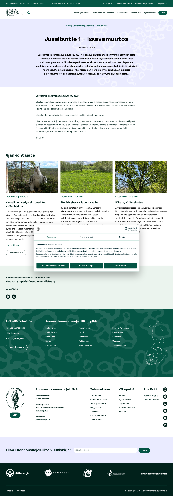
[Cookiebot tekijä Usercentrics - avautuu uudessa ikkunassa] (126, 229)
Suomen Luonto (151, 399)
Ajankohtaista (78, 26)
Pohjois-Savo (118, 332)
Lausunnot (11, 197)
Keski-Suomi (50, 345)
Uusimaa (116, 341)
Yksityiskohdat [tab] (86, 237)
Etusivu (68, 26)
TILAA (144, 450)
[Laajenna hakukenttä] (28, 12)
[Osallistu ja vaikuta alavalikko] (89, 12)
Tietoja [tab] (122, 237)
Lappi (81, 332)
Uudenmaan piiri (40, 3)
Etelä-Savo (50, 336)
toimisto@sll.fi (42, 410)
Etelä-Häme (50, 328)
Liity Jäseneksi (16, 347)
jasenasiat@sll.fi (43, 419)
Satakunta (116, 336)
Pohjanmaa (84, 341)
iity (15, 415)
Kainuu (48, 341)
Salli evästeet (120, 266)
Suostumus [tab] (51, 237)
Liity (163, 13)
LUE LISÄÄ (10, 245)
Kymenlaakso (84, 328)
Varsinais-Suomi (119, 345)
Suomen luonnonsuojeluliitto (18, 3)
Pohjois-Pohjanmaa (120, 328)
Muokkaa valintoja (85, 266)
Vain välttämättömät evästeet (52, 266)
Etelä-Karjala (50, 332)
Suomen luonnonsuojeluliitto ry (154, 491)
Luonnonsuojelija (151, 396)
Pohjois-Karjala (85, 345)
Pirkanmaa (83, 336)
